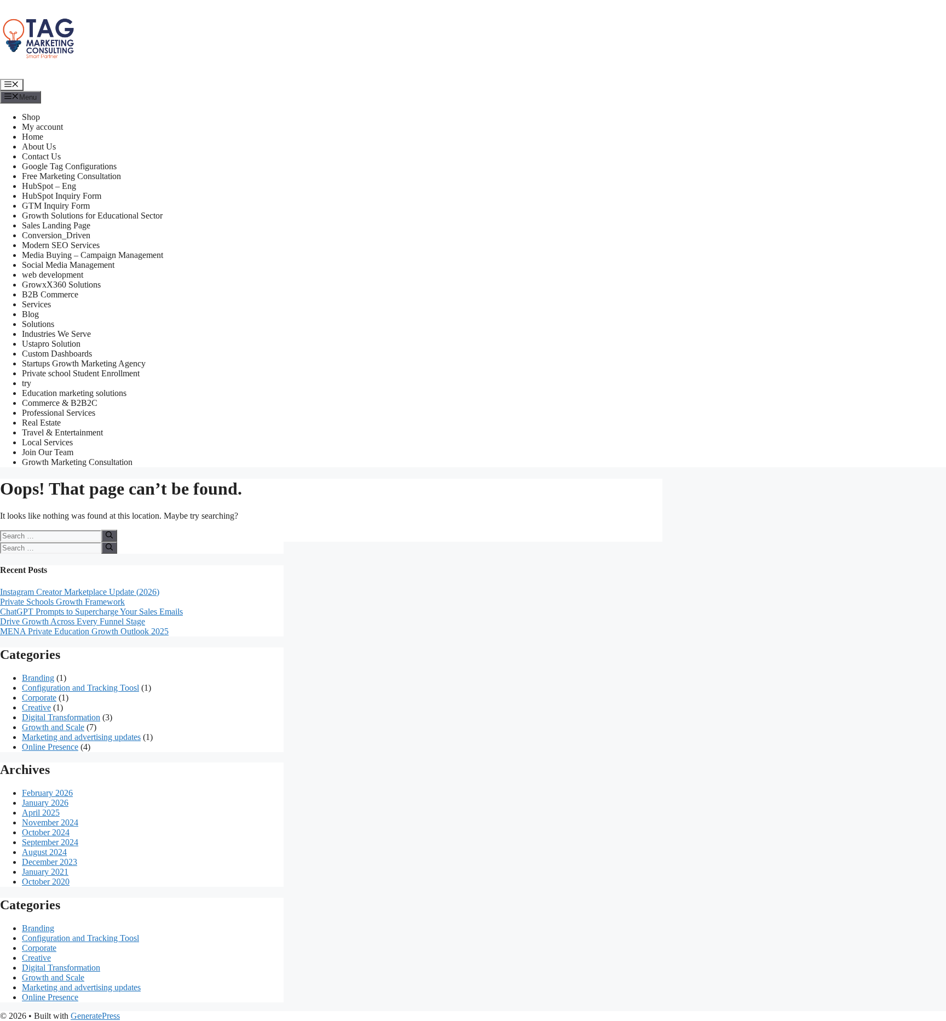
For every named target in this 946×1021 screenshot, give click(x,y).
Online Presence (50, 747)
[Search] (109, 536)
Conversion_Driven (56, 235)
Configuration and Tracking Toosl (80, 687)
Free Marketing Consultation (71, 176)
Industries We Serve (56, 334)
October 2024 (46, 832)
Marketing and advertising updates (81, 737)
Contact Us (41, 156)
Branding (38, 677)
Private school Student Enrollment (81, 373)
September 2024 (50, 842)
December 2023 (49, 862)
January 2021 (45, 871)
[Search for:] (50, 535)
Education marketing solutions (74, 393)
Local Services (47, 442)
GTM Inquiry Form (56, 205)
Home (32, 136)
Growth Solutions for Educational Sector (92, 215)
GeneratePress (95, 1015)
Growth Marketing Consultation (77, 462)
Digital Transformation (61, 717)
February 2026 (47, 793)
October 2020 (46, 881)
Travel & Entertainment (62, 432)
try (26, 383)
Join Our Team (47, 452)
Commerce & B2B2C (59, 403)
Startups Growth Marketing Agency (84, 363)
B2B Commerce (50, 294)
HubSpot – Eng (49, 186)
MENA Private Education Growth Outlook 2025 (84, 631)
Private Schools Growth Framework (62, 601)
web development (52, 274)
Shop (31, 117)
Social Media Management (68, 264)
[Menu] (12, 85)
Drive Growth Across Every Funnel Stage (72, 621)
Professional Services (58, 412)
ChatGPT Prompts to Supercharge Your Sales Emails (91, 611)
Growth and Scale (53, 727)
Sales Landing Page (56, 225)
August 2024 (44, 852)
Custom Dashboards (57, 353)
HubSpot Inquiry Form (61, 195)
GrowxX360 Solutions (61, 284)
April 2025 (41, 812)
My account (42, 126)
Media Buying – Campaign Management (92, 255)
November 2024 (50, 822)
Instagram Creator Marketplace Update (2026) (79, 591)
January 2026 (45, 802)
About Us (39, 146)
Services (36, 304)
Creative (36, 707)
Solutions (38, 324)
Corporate (39, 697)
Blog (30, 314)
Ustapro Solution (51, 343)
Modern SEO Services (61, 245)
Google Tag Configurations (69, 166)
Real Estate (41, 422)
